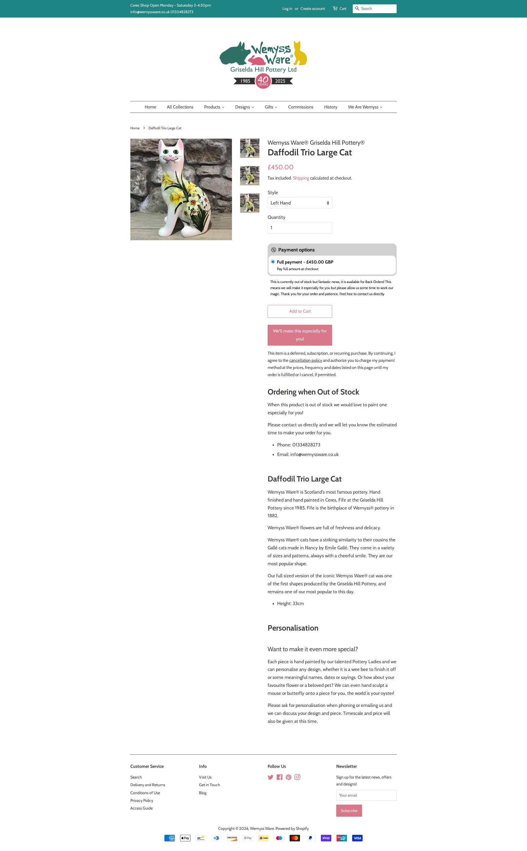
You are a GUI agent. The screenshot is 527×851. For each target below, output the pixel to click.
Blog (202, 792)
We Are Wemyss (364, 107)
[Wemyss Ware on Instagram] (297, 778)
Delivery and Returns (147, 784)
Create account (313, 8)
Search (136, 777)
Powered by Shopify (292, 828)
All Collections (180, 107)
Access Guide (141, 808)
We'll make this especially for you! (300, 334)
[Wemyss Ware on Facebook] (279, 778)
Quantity (276, 217)
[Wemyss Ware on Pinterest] (288, 778)
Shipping (301, 178)
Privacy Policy (141, 800)
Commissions (300, 107)
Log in (287, 8)
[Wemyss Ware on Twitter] (271, 778)
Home (150, 107)
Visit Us (205, 777)
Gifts (269, 107)
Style (273, 192)
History (330, 107)
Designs (243, 107)
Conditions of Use (145, 792)
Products (213, 107)
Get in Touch (209, 784)
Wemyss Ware (262, 828)
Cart (343, 8)
